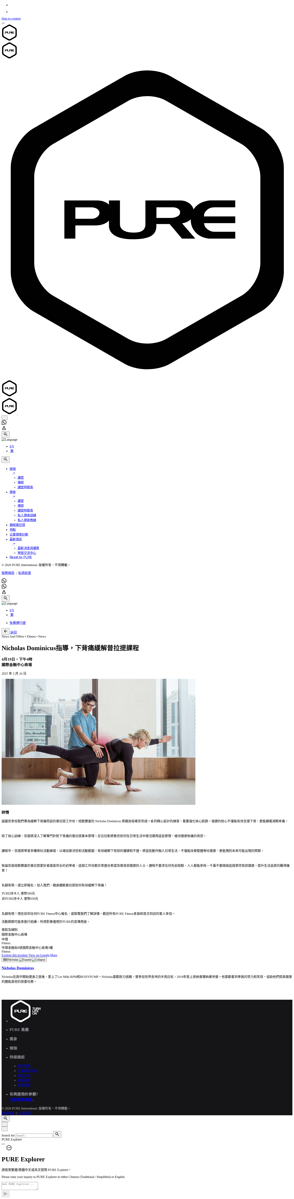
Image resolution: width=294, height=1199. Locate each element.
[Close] (5, 1124)
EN (12, 446)
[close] (5, 417)
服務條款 (8, 573)
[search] (57, 1134)
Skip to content (11, 18)
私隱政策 (24, 573)
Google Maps (42, 955)
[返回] (6, 631)
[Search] (6, 434)
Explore (15, 955)
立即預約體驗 (21, 1099)
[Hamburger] (3, 23)
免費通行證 (18, 623)
